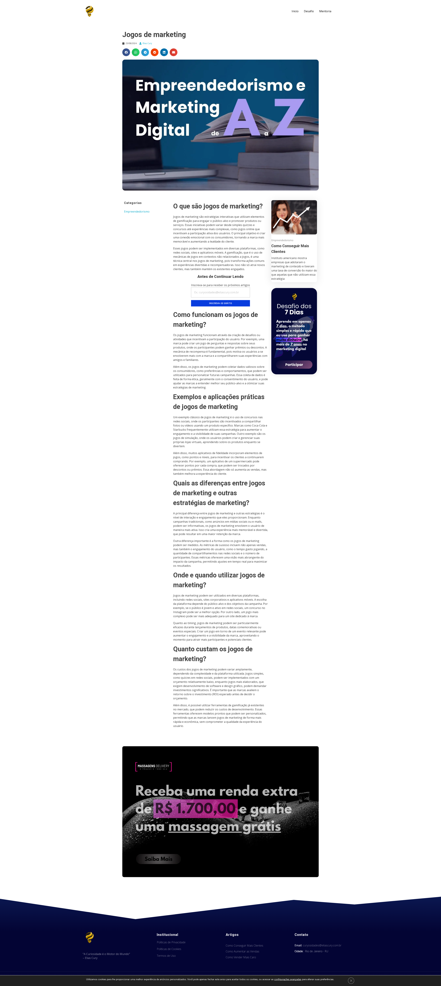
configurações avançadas (287, 979)
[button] (126, 52)
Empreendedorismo (137, 211)
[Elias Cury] (89, 11)
